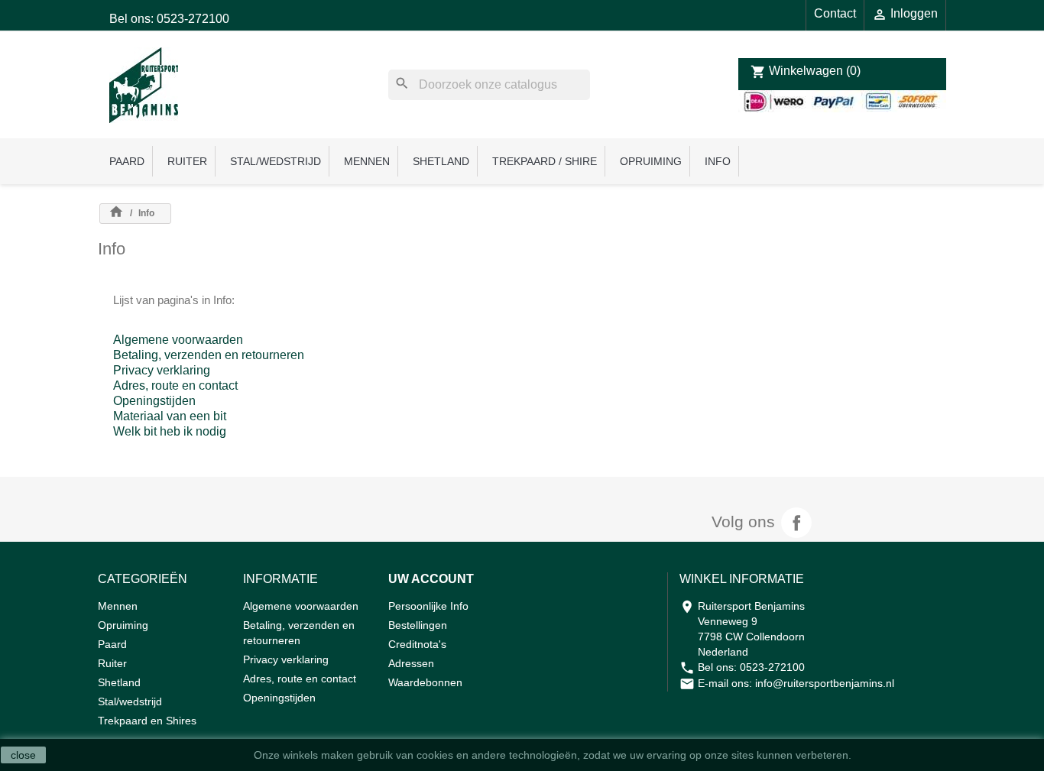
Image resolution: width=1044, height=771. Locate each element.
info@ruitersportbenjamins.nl (824, 683)
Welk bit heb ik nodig (169, 431)
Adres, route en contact (175, 385)
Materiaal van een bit (169, 416)
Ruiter (187, 161)
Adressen (411, 663)
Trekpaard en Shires (147, 720)
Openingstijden (154, 400)
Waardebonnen (425, 682)
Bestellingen (417, 625)
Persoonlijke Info (428, 606)
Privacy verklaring (161, 370)
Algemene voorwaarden (178, 339)
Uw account (431, 578)
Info (718, 161)
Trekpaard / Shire (544, 161)
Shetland (441, 161)
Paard (126, 161)
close (23, 755)
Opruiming (651, 161)
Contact (835, 13)
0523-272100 (772, 667)
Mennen (367, 161)
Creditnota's (417, 644)
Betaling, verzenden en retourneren (208, 354)
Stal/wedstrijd (275, 161)
